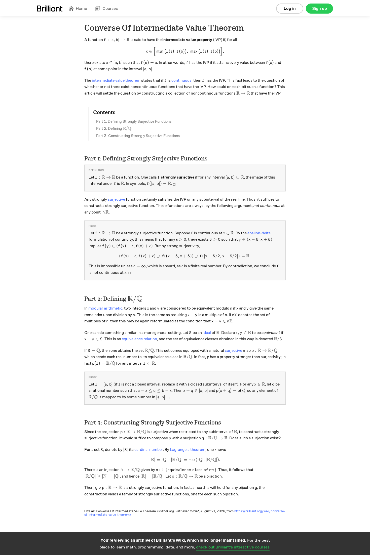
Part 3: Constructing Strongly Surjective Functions (138, 136)
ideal (207, 332)
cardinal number (148, 449)
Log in (290, 8)
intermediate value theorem (116, 80)
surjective (116, 199)
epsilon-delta (259, 233)
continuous (181, 80)
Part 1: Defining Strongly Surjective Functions (133, 121)
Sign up (319, 8)
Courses (110, 8)
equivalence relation (139, 338)
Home (81, 8)
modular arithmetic (105, 308)
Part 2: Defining (113, 128)
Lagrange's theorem (187, 449)
